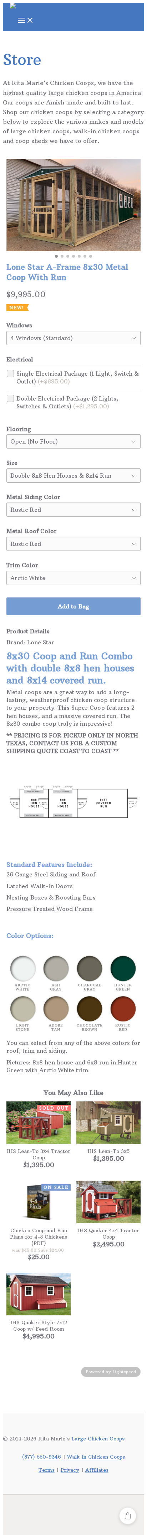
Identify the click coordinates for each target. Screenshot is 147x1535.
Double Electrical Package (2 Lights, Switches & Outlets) (67, 402)
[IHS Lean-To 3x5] (108, 1122)
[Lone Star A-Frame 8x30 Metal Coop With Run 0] (73, 205)
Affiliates (96, 1470)
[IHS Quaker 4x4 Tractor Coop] (108, 1202)
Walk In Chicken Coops (96, 1457)
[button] (127, 1515)
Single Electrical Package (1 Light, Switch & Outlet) (77, 377)
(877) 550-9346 (41, 1457)
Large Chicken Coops (98, 1438)
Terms (47, 1470)
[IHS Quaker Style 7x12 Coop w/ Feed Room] (38, 1294)
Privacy (70, 1470)
